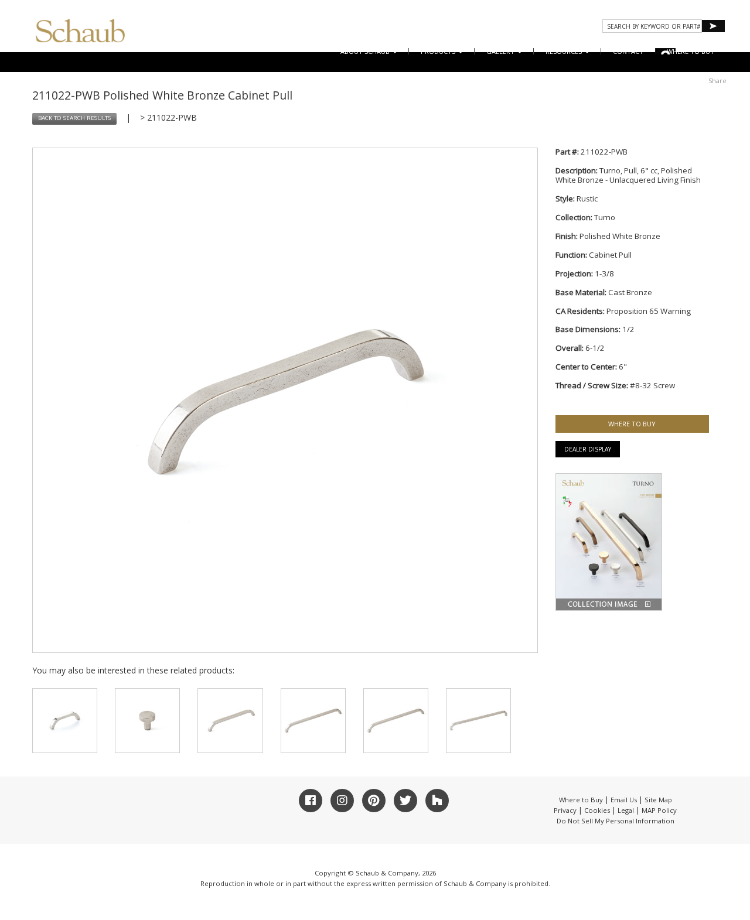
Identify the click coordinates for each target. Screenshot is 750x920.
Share (717, 80)
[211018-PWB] (147, 720)
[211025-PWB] (313, 720)
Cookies (597, 810)
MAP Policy (659, 810)
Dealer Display (587, 449)
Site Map (658, 799)
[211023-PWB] (230, 720)
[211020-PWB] (64, 720)
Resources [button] (565, 51)
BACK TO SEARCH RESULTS (74, 118)
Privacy (565, 810)
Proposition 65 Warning (648, 311)
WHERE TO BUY (690, 51)
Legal (626, 810)
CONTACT (628, 51)
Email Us (624, 799)
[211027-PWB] (478, 720)
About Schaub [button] (365, 51)
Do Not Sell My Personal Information (615, 820)
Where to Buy (581, 799)
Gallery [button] (501, 51)
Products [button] (439, 51)
